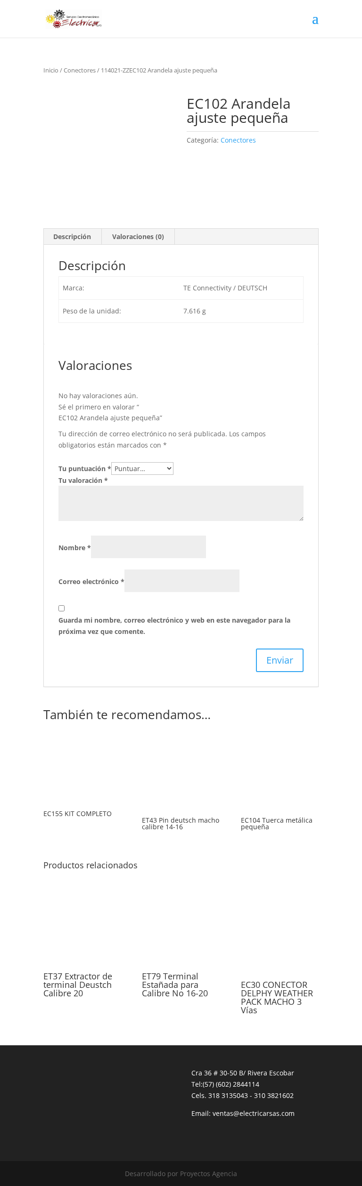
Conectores (80, 70)
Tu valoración (83, 480)
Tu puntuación (84, 468)
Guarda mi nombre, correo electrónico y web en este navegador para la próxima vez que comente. (174, 626)
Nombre (74, 547)
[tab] (72, 237)
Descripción (72, 236)
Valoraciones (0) (138, 236)
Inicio (50, 70)
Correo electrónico (91, 581)
